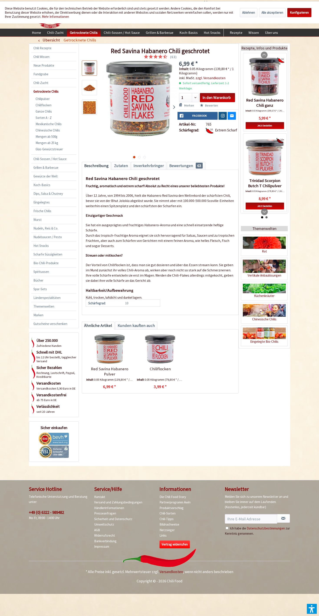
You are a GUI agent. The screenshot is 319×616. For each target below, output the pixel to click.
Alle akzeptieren (272, 12)
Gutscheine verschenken (50, 324)
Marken (38, 315)
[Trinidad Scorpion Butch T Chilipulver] (264, 157)
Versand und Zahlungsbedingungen (118, 502)
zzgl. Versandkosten (210, 78)
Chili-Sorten (168, 513)
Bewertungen (185, 165)
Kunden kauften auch (136, 325)
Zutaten (121, 165)
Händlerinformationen (109, 508)
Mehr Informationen (55, 17)
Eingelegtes (41, 202)
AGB (97, 530)
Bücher (38, 280)
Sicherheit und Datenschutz (113, 519)
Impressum (101, 546)
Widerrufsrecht (104, 535)
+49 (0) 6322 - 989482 (46, 512)
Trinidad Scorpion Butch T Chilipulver (264, 183)
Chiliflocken (43, 105)
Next (264, 211)
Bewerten (211, 105)
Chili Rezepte (42, 48)
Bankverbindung (105, 541)
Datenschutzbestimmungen (266, 528)
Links (163, 535)
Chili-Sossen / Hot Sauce (50, 159)
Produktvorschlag (172, 508)
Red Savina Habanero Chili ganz (264, 102)
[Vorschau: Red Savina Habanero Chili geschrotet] (89, 68)
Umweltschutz (104, 524)
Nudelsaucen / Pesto (47, 237)
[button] (312, 609)
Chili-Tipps (167, 519)
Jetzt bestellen (264, 125)
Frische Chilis (42, 211)
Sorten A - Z (44, 118)
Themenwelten (43, 306)
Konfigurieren (299, 12)
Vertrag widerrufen (175, 544)
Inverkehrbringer (148, 165)
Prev (264, 55)
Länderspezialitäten (47, 298)
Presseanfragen (105, 513)
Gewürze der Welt (45, 176)
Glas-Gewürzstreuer (49, 149)
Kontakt (99, 497)
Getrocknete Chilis (46, 91)
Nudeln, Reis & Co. (45, 228)
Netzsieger (167, 530)
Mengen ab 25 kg (47, 143)
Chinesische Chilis (48, 130)
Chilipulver (43, 99)
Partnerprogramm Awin (175, 502)
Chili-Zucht (40, 83)
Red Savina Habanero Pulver (109, 371)
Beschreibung (96, 165)
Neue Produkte (43, 65)
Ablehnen (248, 12)
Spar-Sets (40, 289)
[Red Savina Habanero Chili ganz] (264, 76)
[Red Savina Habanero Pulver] (109, 349)
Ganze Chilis (44, 111)
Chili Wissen (41, 57)
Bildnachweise (169, 524)
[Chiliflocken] (160, 349)
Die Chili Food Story (173, 497)
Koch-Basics (41, 185)
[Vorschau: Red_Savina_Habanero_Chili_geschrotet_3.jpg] (89, 107)
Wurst (37, 220)
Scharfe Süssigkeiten (47, 254)
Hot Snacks (41, 246)
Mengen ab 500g (47, 136)
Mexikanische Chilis (49, 124)
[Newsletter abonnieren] (283, 518)
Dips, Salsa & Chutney (48, 194)
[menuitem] (36, 32)
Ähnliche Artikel (98, 325)
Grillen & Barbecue (45, 167)
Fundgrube (40, 74)
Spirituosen (41, 272)
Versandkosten (171, 571)
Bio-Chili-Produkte (46, 263)
